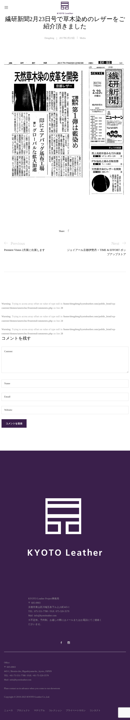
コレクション (55, 710)
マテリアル (39, 710)
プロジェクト (23, 710)
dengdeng (49, 38)
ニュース (8, 710)
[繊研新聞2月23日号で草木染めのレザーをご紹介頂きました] (68, 231)
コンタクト (95, 710)
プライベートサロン (76, 710)
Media (83, 38)
